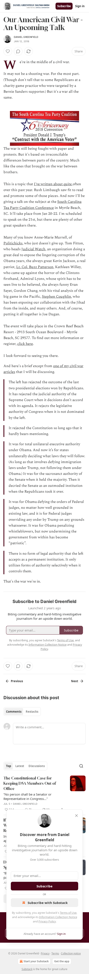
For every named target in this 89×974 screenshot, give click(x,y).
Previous (17, 681)
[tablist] (22, 711)
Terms (55, 953)
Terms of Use (68, 913)
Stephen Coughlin (56, 296)
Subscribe (64, 6)
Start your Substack (36, 961)
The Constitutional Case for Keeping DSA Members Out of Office (29, 783)
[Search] (81, 766)
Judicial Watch (33, 249)
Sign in (80, 6)
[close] (76, 815)
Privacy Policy (47, 921)
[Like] (7, 51)
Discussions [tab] (37, 766)
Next (74, 681)
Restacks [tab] (32, 712)
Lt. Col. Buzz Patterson (34, 267)
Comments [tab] (13, 712)
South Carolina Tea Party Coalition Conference (42, 204)
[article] (44, 794)
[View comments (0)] (18, 51)
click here (25, 344)
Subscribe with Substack (48, 902)
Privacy (45, 953)
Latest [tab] (19, 766)
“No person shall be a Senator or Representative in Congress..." (27, 796)
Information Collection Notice (58, 917)
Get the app (61, 961)
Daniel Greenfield (26, 37)
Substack (27, 969)
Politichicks (12, 243)
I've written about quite (53, 184)
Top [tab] (8, 766)
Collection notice (71, 953)
